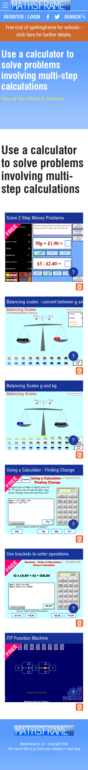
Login (34, 17)
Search (72, 17)
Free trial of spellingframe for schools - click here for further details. (44, 31)
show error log (44, 754)
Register (14, 17)
